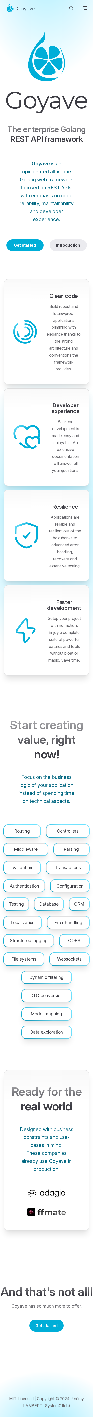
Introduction (68, 245)
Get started (25, 245)
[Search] (71, 8)
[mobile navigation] (85, 8)
